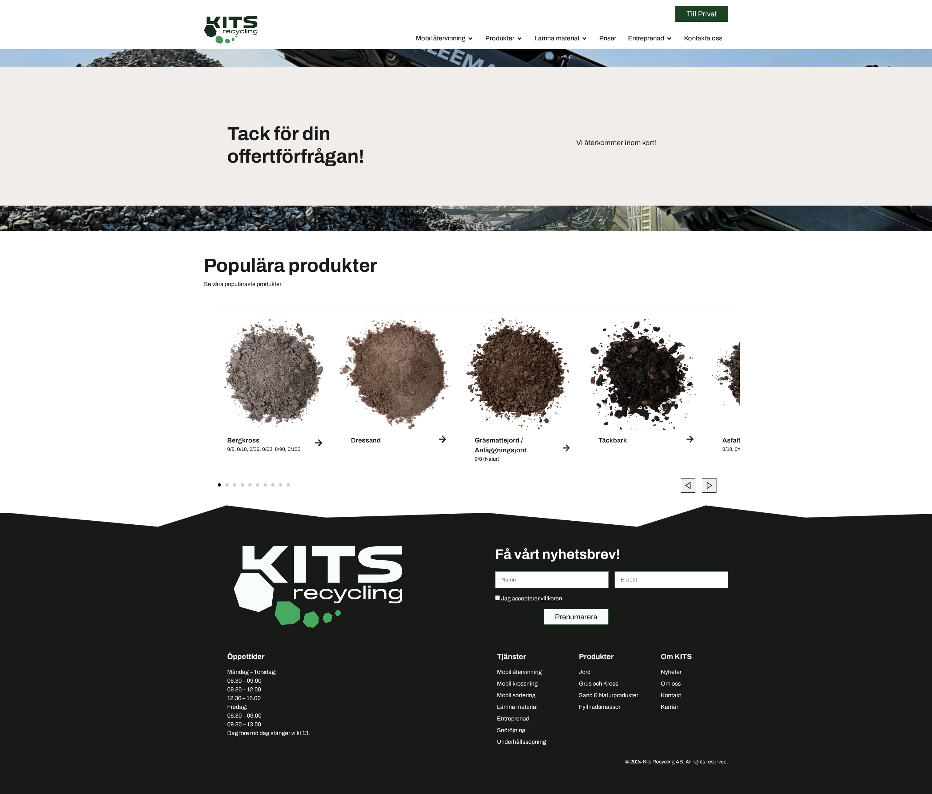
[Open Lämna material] (584, 38)
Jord (585, 672)
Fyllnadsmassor (599, 707)
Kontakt (671, 695)
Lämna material (517, 707)
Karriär (669, 707)
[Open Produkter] (519, 38)
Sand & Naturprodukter (608, 695)
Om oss (671, 683)
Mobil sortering (516, 695)
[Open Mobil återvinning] (470, 38)
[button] (688, 485)
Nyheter (671, 672)
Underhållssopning (521, 742)
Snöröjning (511, 730)
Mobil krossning (517, 683)
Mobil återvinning (519, 672)
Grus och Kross (598, 683)
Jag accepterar (531, 598)
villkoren (551, 598)
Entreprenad (513, 718)
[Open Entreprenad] (669, 38)
